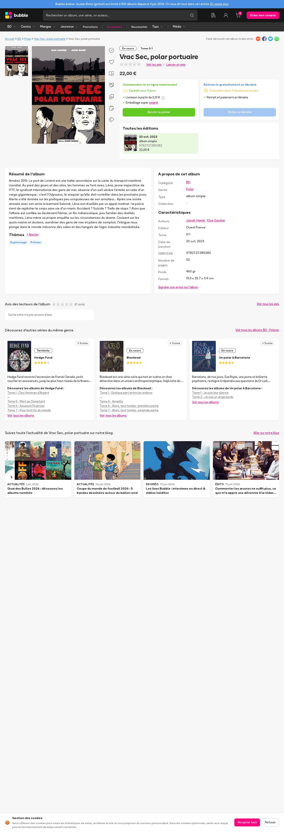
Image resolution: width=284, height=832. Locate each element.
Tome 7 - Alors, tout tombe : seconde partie (129, 410)
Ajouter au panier (158, 112)
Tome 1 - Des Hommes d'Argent (28, 392)
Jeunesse (67, 26)
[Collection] (213, 15)
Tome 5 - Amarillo (111, 401)
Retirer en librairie (240, 112)
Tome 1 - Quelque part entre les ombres (126, 392)
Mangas (45, 26)
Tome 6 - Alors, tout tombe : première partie (129, 406)
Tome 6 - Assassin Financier (26, 406)
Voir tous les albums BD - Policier (257, 330)
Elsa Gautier (216, 220)
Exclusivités (114, 27)
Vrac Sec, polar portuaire (49, 39)
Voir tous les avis (268, 304)
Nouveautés (139, 27)
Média (177, 26)
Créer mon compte (263, 15)
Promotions (90, 27)
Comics (26, 26)
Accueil (9, 39)
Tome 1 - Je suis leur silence (210, 392)
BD (10, 26)
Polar (27, 39)
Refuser (270, 822)
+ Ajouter (32, 234)
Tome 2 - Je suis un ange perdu (212, 397)
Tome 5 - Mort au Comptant (26, 401)
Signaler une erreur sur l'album (178, 287)
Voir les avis (154, 64)
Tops (155, 26)
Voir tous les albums (20, 415)
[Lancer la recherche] (192, 15)
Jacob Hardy (195, 220)
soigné (153, 102)
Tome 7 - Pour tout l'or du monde (29, 410)
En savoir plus (219, 4)
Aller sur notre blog (266, 433)
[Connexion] (226, 15)
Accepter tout (247, 822)
